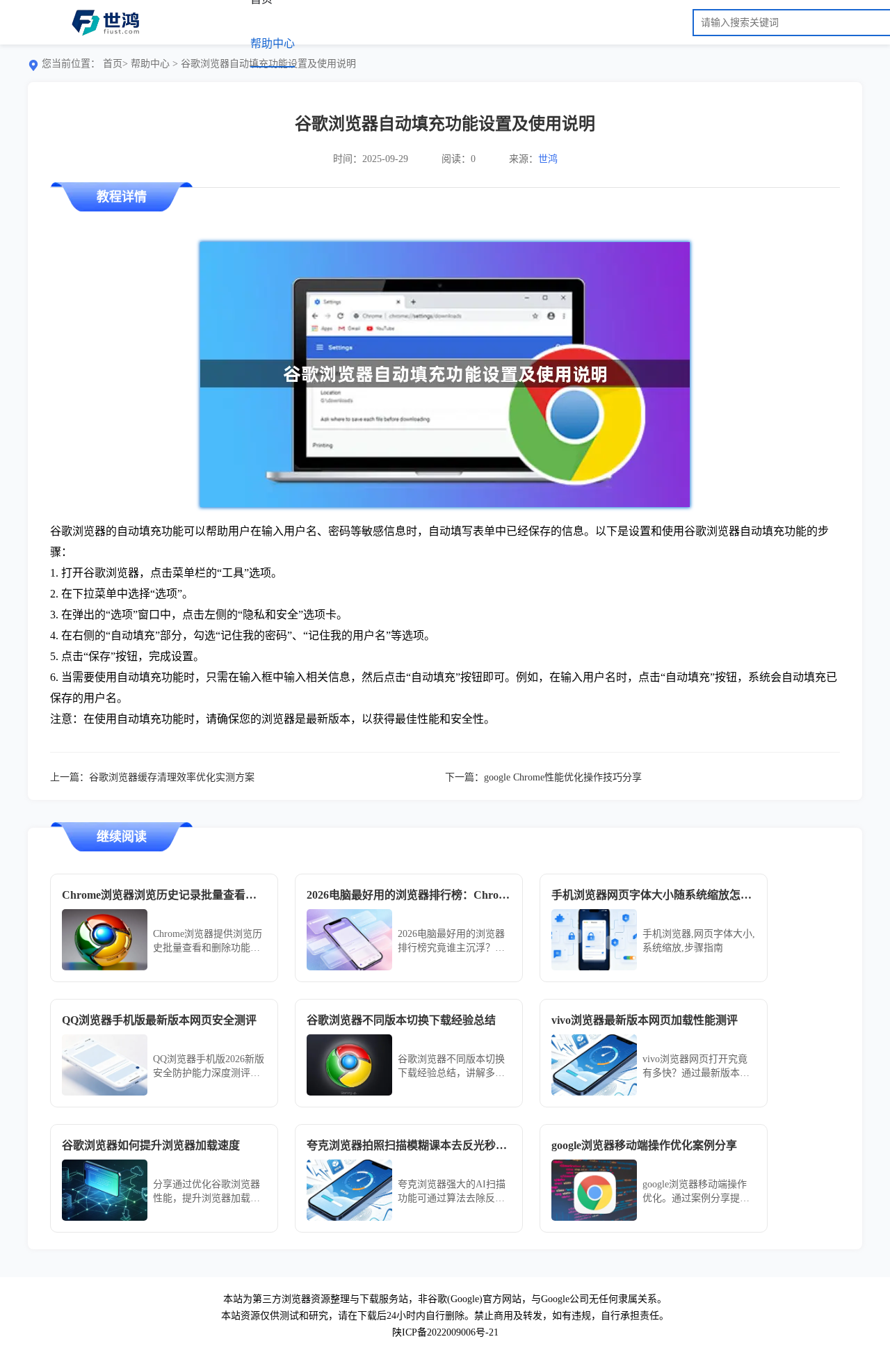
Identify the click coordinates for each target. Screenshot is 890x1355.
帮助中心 (272, 43)
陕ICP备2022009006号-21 (445, 1332)
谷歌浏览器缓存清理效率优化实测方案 (171, 777)
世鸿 (548, 159)
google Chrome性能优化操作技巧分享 (563, 777)
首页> (115, 63)
